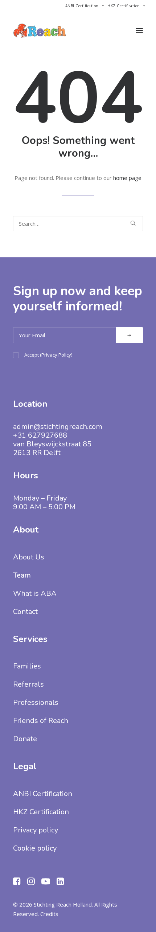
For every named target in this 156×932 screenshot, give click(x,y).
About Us (28, 557)
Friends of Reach (40, 721)
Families (27, 666)
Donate (25, 739)
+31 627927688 (40, 435)
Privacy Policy (56, 354)
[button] (139, 30)
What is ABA (35, 593)
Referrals (28, 684)
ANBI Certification (82, 5)
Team (22, 575)
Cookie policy (35, 848)
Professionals (35, 702)
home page (127, 177)
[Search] (78, 223)
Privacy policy (35, 830)
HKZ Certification (123, 5)
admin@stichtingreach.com (57, 426)
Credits (49, 913)
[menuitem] (84, 6)
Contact (25, 611)
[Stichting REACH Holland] (39, 30)
